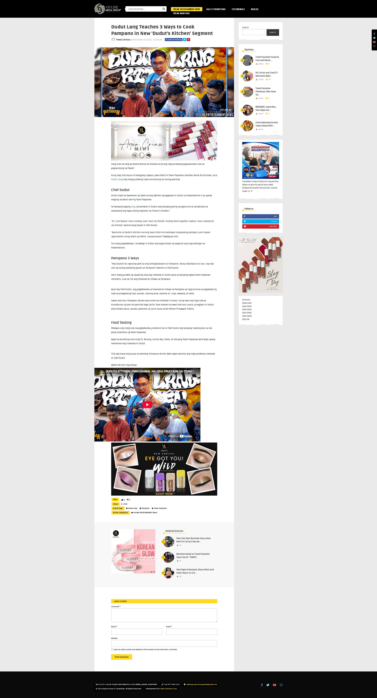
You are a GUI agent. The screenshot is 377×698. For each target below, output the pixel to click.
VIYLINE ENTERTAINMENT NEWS (186, 9)
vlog (133, 206)
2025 (244, 306)
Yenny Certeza (123, 39)
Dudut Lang (117, 179)
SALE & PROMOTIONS (215, 9)
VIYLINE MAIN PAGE (181, 13)
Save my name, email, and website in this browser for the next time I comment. (145, 650)
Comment (115, 606)
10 (270, 79)
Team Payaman (160, 508)
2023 (244, 312)
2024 (244, 309)
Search (245, 27)
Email (169, 626)
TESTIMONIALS (238, 9)
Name (114, 626)
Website (114, 638)
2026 (244, 303)
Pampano (145, 508)
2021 (244, 319)
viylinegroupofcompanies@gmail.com (201, 684)
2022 (244, 316)
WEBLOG (254, 9)
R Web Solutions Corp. (168, 689)
